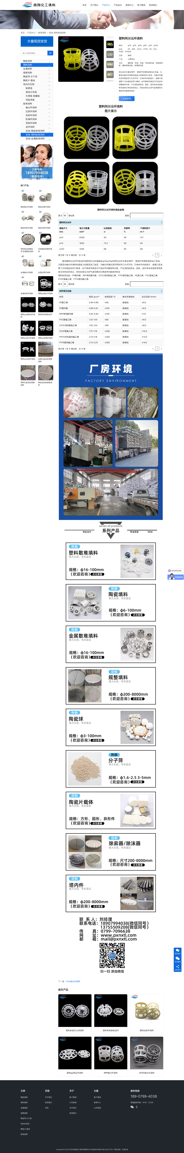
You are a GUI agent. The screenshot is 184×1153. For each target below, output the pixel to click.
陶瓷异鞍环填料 (44, 228)
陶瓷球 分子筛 (30, 76)
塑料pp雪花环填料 (75, 1073)
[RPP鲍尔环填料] (110, 1056)
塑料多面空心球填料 (75, 1030)
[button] (161, 222)
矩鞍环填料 (31, 115)
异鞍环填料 (31, 123)
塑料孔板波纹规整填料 (28, 383)
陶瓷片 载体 (29, 80)
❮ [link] (153, 255)
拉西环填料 (31, 111)
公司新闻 (72, 1102)
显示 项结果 (66, 215)
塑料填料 (27, 65)
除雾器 (29, 88)
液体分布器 (31, 92)
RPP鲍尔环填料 (111, 1073)
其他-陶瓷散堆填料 (35, 130)
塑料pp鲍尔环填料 (45, 293)
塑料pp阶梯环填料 (45, 338)
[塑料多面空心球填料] (74, 1014)
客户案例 (141, 5)
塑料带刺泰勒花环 (111, 1030)
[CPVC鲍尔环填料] (146, 1056)
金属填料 (27, 68)
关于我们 (94, 5)
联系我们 (153, 5)
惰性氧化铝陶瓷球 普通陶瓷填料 (27, 250)
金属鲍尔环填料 (27, 272)
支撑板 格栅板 (33, 96)
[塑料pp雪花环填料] (74, 1056)
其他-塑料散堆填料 (35, 134)
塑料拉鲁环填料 (147, 1030)
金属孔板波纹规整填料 (45, 360)
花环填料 (30, 127)
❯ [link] (161, 255)
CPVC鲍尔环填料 (146, 1073)
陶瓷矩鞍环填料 (27, 228)
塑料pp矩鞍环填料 (28, 359)
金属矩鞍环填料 (27, 293)
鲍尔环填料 (31, 107)
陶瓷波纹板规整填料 (45, 383)
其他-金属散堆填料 (35, 138)
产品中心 (106, 5)
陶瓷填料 (27, 61)
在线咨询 (127, 98)
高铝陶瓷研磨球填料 (45, 250)
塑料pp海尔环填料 (28, 338)
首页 (84, 5)
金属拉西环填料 (44, 272)
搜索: (127, 215)
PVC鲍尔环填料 (73, 981)
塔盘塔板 (30, 99)
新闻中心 (130, 5)
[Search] (50, 53)
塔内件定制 (28, 84)
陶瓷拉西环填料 (44, 207)
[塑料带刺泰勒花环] (110, 1014)
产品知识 (118, 5)
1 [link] (157, 255)
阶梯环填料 (31, 119)
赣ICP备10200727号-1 (106, 1149)
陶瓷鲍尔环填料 (27, 207)
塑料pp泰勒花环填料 (28, 315)
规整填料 (27, 72)
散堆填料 (27, 103)
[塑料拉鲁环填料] (146, 1014)
